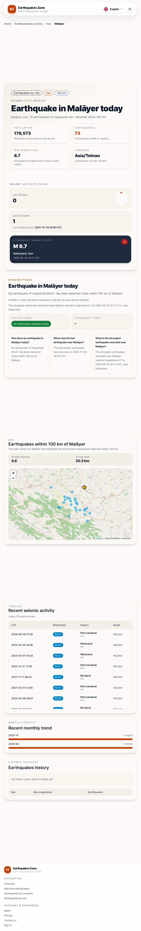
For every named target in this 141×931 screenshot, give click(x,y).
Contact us (10, 920)
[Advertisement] (70, 54)
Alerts (7, 910)
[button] (13, 473)
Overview (9, 883)
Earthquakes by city (27, 93)
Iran (48, 23)
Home (7, 23)
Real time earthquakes (16, 888)
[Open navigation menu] (129, 9)
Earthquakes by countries (18, 893)
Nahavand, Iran (23, 253)
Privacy (8, 915)
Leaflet (98, 538)
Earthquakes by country (29, 23)
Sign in (8, 925)
